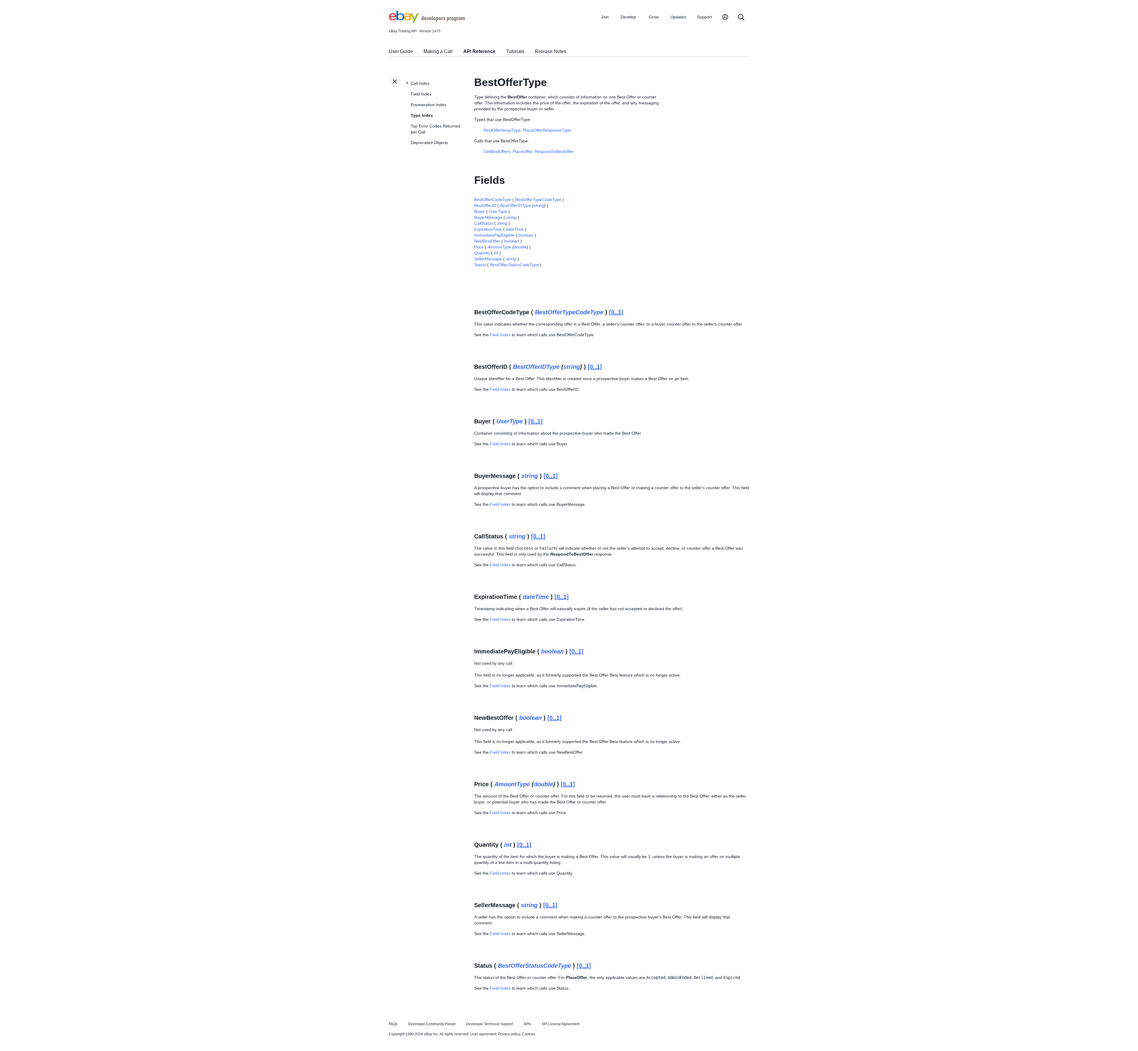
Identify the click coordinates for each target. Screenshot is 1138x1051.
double (520, 247)
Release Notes (550, 51)
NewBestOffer (487, 241)
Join (605, 17)
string (539, 205)
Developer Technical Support (489, 1024)
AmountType (499, 247)
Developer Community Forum (431, 1024)
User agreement (483, 1034)
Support (704, 17)
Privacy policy (509, 1034)
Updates (678, 17)
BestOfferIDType (515, 205)
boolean (525, 235)
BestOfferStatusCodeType (514, 264)
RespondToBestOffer (554, 151)
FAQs (393, 1024)
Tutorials (515, 51)
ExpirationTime (488, 229)
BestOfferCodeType (492, 199)
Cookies (528, 1034)
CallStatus (483, 223)
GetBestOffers (497, 151)
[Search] (741, 17)
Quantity (482, 253)
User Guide (401, 51)
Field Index (421, 94)
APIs (527, 1024)
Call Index (420, 83)
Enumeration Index (428, 104)
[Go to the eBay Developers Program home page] (427, 21)
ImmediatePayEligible (494, 235)
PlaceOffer (522, 151)
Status (480, 264)
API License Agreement (560, 1024)
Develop (628, 17)
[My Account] (725, 17)
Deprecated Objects (429, 142)
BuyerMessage (488, 217)
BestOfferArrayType (502, 130)
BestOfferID (485, 205)
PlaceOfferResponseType (547, 130)
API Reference (479, 51)
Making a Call (438, 51)
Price (479, 247)
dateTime (515, 229)
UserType (498, 211)
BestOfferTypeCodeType (538, 199)
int (496, 253)
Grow (654, 17)
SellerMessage (488, 258)
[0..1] (616, 312)
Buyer (479, 211)
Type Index (422, 115)
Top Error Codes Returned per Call (435, 129)
